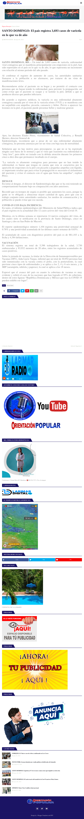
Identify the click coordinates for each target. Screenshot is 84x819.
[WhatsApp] (32, 290)
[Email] (36, 290)
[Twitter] (22, 290)
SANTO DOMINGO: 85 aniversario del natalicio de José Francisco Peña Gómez (35, 779)
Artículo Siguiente (76, 346)
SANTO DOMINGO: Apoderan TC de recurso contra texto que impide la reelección (36, 770)
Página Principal (6, 26)
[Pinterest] (27, 290)
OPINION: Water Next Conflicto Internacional (25, 788)
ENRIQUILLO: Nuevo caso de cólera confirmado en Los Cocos (30, 753)
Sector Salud (15, 26)
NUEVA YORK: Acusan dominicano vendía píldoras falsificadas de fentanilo (34, 762)
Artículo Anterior (7, 346)
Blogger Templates (43, 815)
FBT (52, 815)
